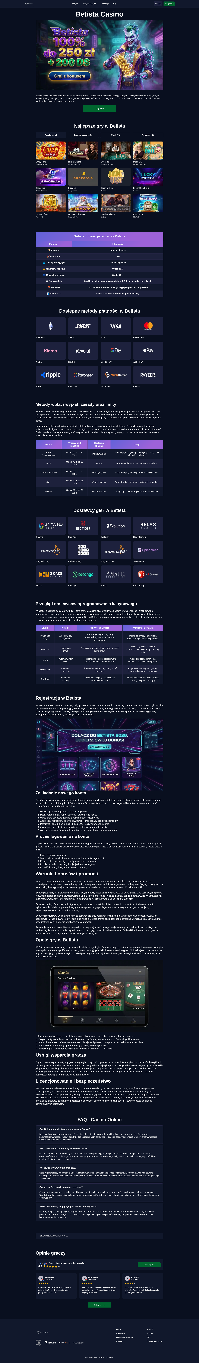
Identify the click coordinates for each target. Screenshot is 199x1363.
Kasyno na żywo (81, 135)
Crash (114, 135)
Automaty (146, 135)
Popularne (49, 135)
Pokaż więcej (99, 1305)
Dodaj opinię (149, 1265)
